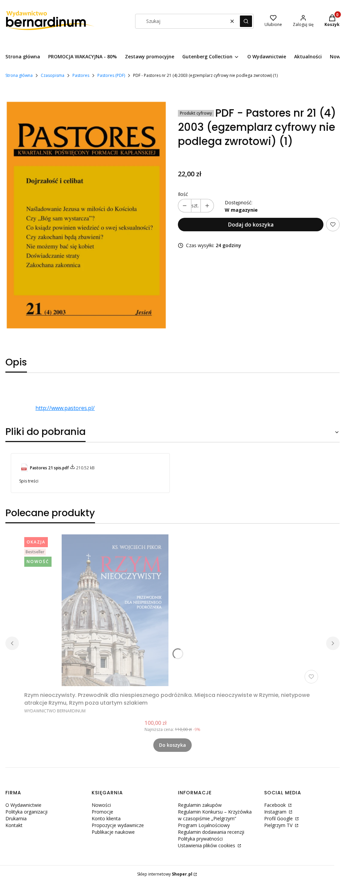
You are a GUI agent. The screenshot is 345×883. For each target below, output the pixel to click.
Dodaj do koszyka (251, 224)
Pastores (80, 75)
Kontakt (14, 825)
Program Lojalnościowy (204, 825)
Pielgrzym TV (279, 825)
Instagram (276, 811)
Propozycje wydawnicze (118, 825)
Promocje (102, 811)
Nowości (101, 805)
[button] (246, 21)
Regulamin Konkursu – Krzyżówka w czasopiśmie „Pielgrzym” (215, 815)
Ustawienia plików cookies (207, 845)
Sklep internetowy (164, 874)
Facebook (275, 805)
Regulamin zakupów (200, 805)
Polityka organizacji (26, 811)
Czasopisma (52, 75)
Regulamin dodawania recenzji (211, 832)
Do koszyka (172, 745)
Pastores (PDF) (111, 75)
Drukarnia (16, 818)
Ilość (183, 194)
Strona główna (19, 75)
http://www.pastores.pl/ (65, 408)
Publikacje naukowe (113, 832)
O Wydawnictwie (23, 805)
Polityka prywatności (200, 838)
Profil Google (279, 818)
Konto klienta (106, 818)
